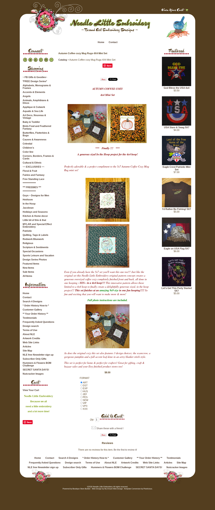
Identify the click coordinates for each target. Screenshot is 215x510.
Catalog (62, 60)
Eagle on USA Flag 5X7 (176, 248)
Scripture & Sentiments (35, 247)
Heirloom (28, 199)
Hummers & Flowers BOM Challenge (37, 364)
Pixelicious (147, 489)
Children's (28, 148)
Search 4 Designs (32, 301)
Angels (27, 96)
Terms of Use (30, 330)
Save (29, 422)
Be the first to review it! (125, 450)
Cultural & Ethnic (32, 162)
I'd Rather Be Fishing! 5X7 (176, 209)
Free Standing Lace (33, 179)
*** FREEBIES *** (32, 187)
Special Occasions (33, 251)
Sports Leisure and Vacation (38, 255)
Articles (27, 346)
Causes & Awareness (34, 139)
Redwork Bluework (33, 239)
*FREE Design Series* (35, 81)
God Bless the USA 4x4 (176, 88)
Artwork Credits (31, 338)
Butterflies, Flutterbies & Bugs (36, 134)
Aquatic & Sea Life (33, 111)
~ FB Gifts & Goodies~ (35, 77)
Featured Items (31, 263)
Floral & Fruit (30, 171)
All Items (27, 276)
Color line (28, 152)
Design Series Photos (35, 259)
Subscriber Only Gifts (34, 359)
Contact (113, 42)
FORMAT (85, 378)
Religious (28, 243)
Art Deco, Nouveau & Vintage (34, 116)
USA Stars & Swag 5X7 (176, 127)
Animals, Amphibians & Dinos (36, 101)
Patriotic (27, 231)
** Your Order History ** (35, 314)
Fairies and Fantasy (33, 175)
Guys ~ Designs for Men (36, 195)
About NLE (29, 334)
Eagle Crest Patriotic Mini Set (176, 168)
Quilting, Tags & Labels (35, 235)
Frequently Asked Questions (38, 322)
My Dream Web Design (113, 489)
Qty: (92, 419)
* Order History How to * (36, 305)
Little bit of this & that (34, 220)
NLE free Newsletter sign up (38, 355)
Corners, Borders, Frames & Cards (38, 157)
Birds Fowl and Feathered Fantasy (37, 127)
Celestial (27, 143)
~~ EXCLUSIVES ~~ (33, 167)
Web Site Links (31, 342)
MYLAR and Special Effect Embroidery (37, 225)
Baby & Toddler (31, 122)
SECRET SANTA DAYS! (36, 369)
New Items (28, 268)
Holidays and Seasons (35, 212)
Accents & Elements (34, 92)
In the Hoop (29, 203)
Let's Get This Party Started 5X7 (176, 289)
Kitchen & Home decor (35, 216)
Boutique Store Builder (82, 489)
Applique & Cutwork (34, 107)
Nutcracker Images (33, 374)
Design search (31, 326)
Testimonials (30, 318)
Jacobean (28, 208)
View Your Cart (172, 10)
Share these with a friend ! (110, 428)
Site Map (27, 350)
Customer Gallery (32, 309)
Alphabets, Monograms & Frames (37, 86)
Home (101, 42)
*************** (29, 183)
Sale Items (28, 272)
